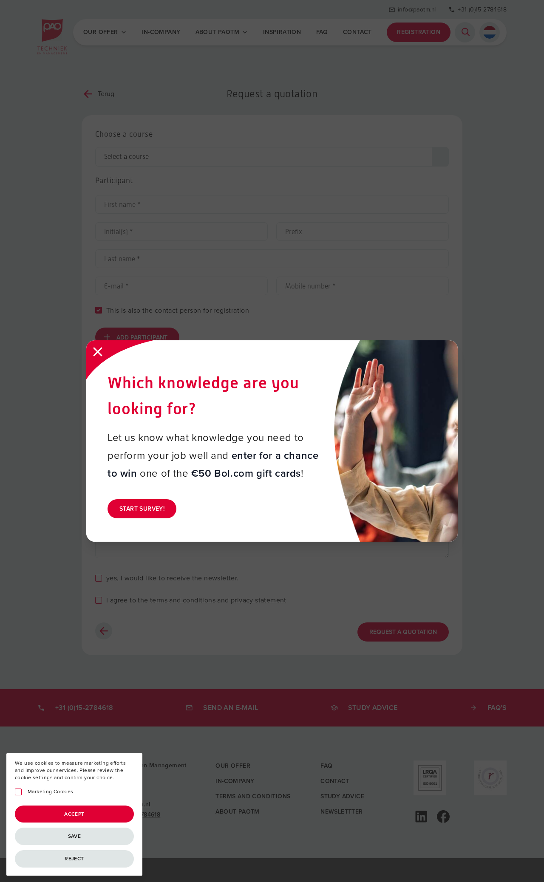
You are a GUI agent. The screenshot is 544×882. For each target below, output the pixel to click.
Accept (74, 814)
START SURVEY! (141, 508)
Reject (74, 858)
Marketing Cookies (51, 791)
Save (74, 836)
